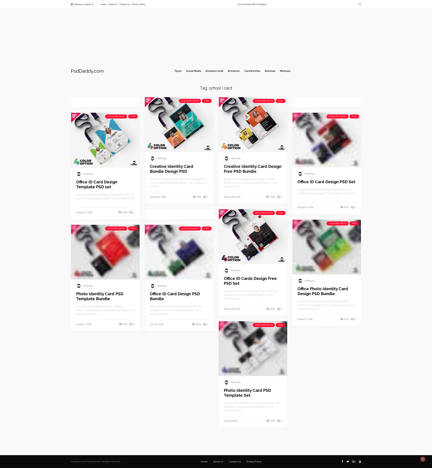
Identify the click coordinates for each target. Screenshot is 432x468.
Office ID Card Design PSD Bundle (175, 296)
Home (103, 4)
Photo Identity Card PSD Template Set (247, 393)
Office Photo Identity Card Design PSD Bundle (323, 291)
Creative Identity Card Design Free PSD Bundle (252, 169)
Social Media (193, 71)
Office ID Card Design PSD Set (326, 181)
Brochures (234, 71)
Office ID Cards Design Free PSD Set (250, 281)
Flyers (178, 71)
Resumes (270, 71)
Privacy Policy (138, 4)
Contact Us (124, 4)
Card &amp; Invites (190, 101)
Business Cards (214, 71)
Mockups (285, 71)
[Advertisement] (216, 37)
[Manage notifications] (423, 459)
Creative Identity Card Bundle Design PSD (171, 169)
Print (206, 101)
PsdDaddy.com (87, 71)
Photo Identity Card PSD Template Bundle (99, 296)
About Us (113, 4)
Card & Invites (252, 71)
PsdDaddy (162, 158)
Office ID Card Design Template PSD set (96, 184)
